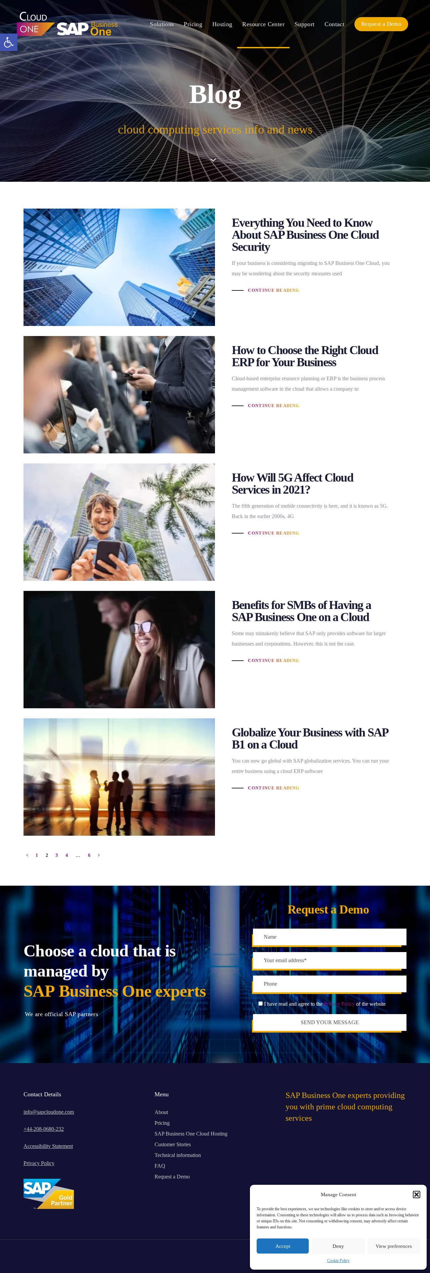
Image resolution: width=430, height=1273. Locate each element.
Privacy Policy (339, 1004)
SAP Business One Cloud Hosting (191, 1134)
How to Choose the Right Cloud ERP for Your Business (215, 394)
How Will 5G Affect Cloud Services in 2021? (215, 522)
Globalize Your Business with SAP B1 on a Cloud (215, 777)
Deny (338, 1246)
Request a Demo (172, 1176)
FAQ (160, 1166)
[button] (8, 42)
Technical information (178, 1155)
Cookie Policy (338, 1260)
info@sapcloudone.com (49, 1112)
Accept (282, 1246)
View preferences (394, 1246)
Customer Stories (173, 1144)
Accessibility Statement (48, 1146)
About (161, 1112)
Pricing (162, 1123)
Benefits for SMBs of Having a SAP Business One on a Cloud (215, 649)
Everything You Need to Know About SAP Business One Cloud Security (215, 267)
